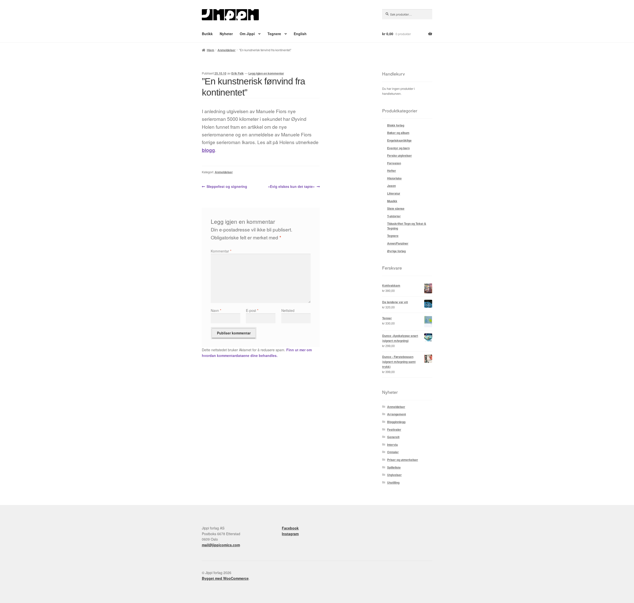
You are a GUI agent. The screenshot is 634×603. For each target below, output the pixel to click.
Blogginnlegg (396, 422)
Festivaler (394, 429)
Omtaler (393, 452)
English (300, 33)
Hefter (391, 170)
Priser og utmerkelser (402, 459)
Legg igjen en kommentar (266, 73)
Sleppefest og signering (226, 187)
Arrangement (396, 414)
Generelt (393, 437)
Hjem (210, 50)
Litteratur (393, 193)
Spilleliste (394, 467)
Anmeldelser (226, 50)
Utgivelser (394, 475)
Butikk (207, 33)
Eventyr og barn (398, 148)
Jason (391, 185)
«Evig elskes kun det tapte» (291, 187)
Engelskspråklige (399, 140)
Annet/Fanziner (397, 243)
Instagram (290, 533)
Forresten (394, 163)
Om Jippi (247, 33)
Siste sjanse (395, 208)
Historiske (394, 178)
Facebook (290, 528)
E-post (252, 310)
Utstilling (393, 482)
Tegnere (274, 33)
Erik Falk (237, 73)
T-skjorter (394, 216)
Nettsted (287, 310)
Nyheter (226, 33)
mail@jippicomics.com (221, 544)
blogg (208, 150)
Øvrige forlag (396, 251)
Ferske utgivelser (399, 155)
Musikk (392, 201)
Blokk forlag (395, 125)
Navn (216, 310)
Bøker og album (398, 132)
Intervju (392, 444)
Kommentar (221, 251)
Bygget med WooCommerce (225, 578)
